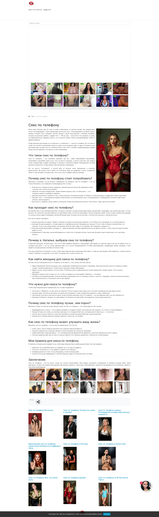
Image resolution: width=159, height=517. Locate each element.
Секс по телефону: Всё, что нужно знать (43, 479)
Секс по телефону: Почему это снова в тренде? (79, 411)
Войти (32, 16)
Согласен (107, 514)
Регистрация (43, 16)
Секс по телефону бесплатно (40, 410)
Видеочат (47, 10)
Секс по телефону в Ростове (75, 444)
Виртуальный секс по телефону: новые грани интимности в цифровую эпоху (44, 446)
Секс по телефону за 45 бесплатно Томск (113, 479)
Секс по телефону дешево (74, 478)
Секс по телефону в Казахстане (112, 444)
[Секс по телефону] (113, 160)
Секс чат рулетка (35, 10)
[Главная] (29, 116)
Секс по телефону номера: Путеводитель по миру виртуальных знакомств (114, 412)
